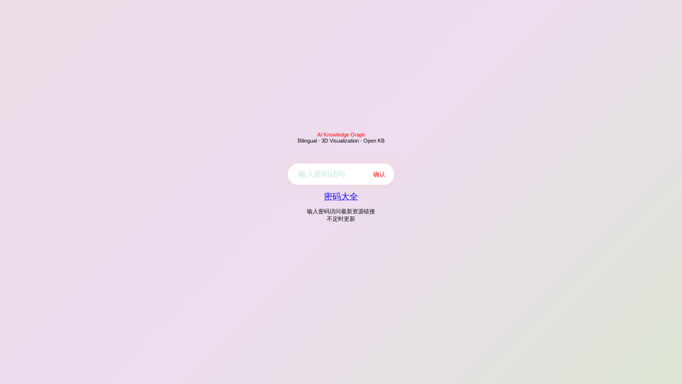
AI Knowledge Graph (341, 135)
